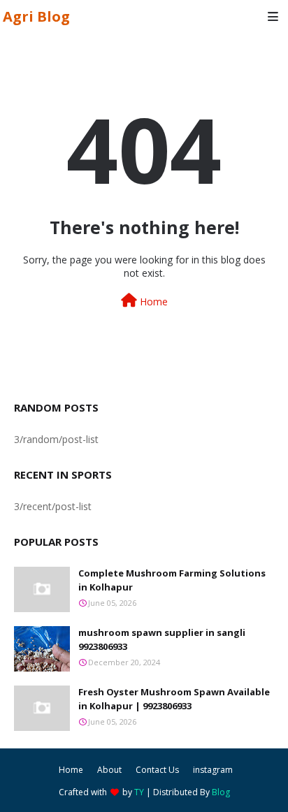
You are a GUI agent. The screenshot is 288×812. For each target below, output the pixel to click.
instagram (213, 770)
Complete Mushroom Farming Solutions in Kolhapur (172, 580)
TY (139, 792)
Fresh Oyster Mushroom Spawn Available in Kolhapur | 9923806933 (174, 699)
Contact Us (157, 770)
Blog (221, 792)
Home (152, 301)
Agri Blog (36, 16)
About (109, 770)
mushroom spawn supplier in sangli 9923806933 (161, 639)
